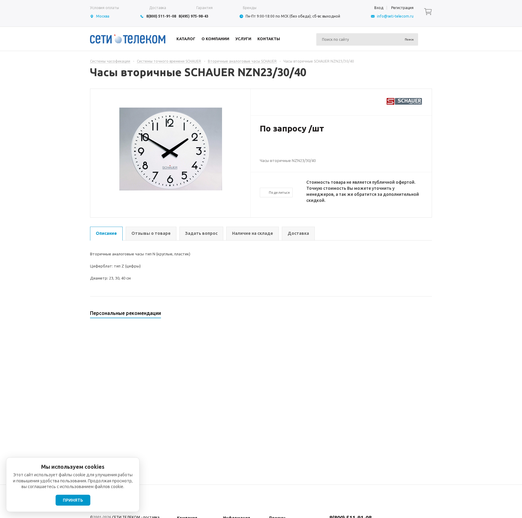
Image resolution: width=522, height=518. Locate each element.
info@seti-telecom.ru (395, 16)
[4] (281, 148)
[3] (275, 148)
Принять (73, 500)
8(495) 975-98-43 (193, 16)
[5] (287, 148)
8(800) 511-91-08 (161, 16)
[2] (269, 148)
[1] (263, 148)
